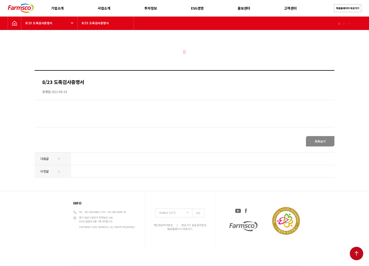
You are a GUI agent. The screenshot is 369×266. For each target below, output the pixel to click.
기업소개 (57, 8)
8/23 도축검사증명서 (38, 23)
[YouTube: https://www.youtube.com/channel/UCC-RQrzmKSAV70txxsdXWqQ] (238, 210)
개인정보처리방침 (163, 225)
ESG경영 (197, 8)
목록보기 (320, 141)
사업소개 (104, 8)
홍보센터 (244, 8)
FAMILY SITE (179, 213)
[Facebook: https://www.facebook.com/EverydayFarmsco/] (246, 210)
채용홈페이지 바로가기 (347, 8)
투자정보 (150, 8)
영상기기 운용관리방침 (193, 225)
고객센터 (290, 8)
